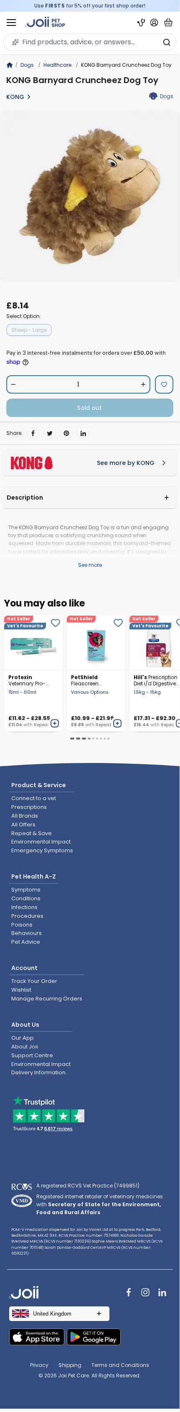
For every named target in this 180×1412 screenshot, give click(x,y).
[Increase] (143, 384)
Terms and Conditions (120, 1365)
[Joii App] (141, 22)
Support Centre (32, 1055)
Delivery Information (38, 1072)
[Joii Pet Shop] (45, 22)
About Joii (24, 1047)
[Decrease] (13, 384)
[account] (154, 23)
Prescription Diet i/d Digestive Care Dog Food (155, 680)
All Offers (23, 825)
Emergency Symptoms (42, 850)
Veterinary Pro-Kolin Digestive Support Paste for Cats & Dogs (29, 680)
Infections (24, 907)
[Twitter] (49, 433)
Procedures (27, 916)
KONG (15, 97)
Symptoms (26, 890)
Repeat (42, 725)
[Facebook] (33, 433)
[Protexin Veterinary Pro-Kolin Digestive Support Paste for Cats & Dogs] (33, 643)
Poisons (22, 925)
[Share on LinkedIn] (83, 433)
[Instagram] (145, 1293)
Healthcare (57, 64)
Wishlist (21, 990)
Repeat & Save (31, 833)
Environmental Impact (41, 842)
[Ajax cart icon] (168, 23)
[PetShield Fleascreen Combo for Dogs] (96, 643)
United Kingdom (52, 1314)
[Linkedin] (162, 1293)
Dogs (27, 64)
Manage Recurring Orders (46, 999)
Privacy (39, 1365)
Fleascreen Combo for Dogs (92, 680)
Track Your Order (34, 981)
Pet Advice (25, 942)
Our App (22, 1038)
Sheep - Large (29, 329)
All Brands (24, 816)
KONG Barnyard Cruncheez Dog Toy (82, 80)
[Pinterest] (66, 433)
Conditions (26, 898)
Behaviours (26, 933)
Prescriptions (29, 807)
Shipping (69, 1365)
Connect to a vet (33, 798)
